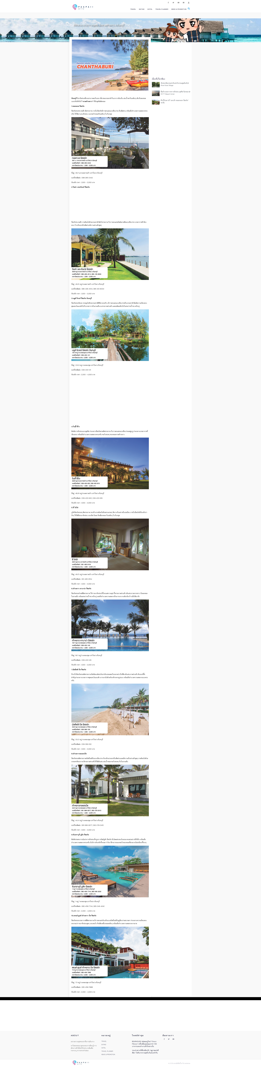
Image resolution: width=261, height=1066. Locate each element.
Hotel (75, 30)
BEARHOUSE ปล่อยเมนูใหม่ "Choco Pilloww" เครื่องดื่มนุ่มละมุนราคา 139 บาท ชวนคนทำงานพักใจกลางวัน (144, 1043)
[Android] (188, 2)
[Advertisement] (110, 204)
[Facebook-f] (168, 2)
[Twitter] (173, 2)
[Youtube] (178, 2)
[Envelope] (183, 2)
